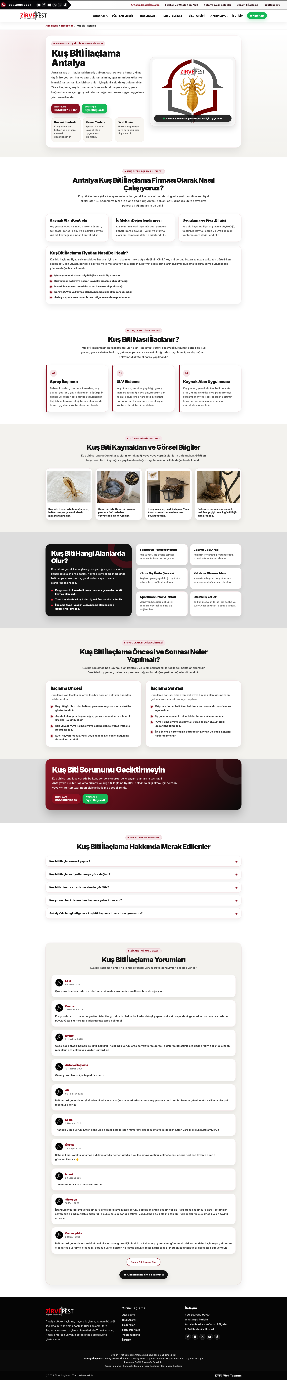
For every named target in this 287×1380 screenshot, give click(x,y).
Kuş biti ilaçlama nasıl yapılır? (69, 861)
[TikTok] (65, 5)
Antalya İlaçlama (93, 1358)
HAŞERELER (149, 15)
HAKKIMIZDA (218, 15)
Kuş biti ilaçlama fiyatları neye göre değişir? (79, 874)
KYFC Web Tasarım (228, 1375)
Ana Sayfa (52, 25)
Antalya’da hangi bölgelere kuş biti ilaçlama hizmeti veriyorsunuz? (96, 913)
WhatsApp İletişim (196, 1319)
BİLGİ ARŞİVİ (196, 15)
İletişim (126, 1339)
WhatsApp (257, 15)
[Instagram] (39, 5)
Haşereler (67, 25)
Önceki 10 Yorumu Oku (143, 1262)
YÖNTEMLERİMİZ (124, 15)
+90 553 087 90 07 (197, 1314)
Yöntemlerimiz (131, 1334)
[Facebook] (44, 5)
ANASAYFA (100, 15)
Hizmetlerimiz (131, 1329)
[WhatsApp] (60, 5)
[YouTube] (49, 5)
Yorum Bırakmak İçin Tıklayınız (143, 1274)
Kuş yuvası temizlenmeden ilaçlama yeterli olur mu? (85, 900)
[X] (54, 5)
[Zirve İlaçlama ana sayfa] (33, 16)
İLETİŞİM (237, 15)
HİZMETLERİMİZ (173, 15)
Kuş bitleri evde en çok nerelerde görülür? (79, 887)
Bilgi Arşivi (129, 1319)
